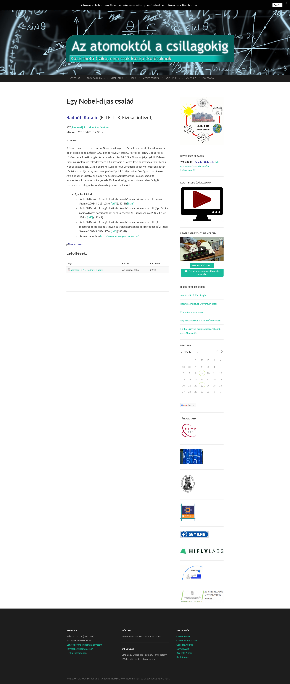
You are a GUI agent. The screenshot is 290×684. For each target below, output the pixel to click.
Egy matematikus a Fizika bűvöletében (200, 320)
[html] (130, 203)
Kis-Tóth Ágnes (184, 652)
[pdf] (114, 203)
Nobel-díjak (79, 127)
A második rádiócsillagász (193, 295)
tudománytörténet (98, 127)
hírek (133, 78)
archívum (171, 78)
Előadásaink (94, 78)
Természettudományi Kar (79, 648)
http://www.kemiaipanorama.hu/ (119, 236)
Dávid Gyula (182, 648)
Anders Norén (160, 678)
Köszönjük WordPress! (81, 678)
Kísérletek (117, 78)
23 (202, 385)
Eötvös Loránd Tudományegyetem (84, 644)
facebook (208, 78)
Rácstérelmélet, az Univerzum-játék (198, 303)
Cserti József (183, 636)
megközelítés (151, 78)
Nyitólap (75, 78)
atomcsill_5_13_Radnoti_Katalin (87, 269)
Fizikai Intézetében (76, 652)
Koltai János (182, 656)
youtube (191, 78)
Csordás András (184, 644)
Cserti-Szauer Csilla (186, 640)
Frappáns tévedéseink (191, 312)
